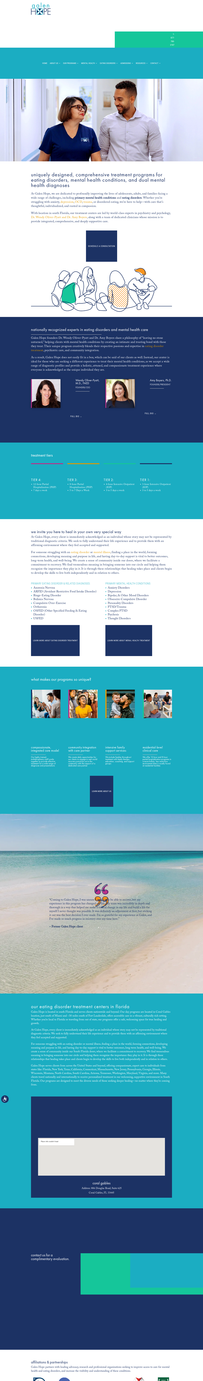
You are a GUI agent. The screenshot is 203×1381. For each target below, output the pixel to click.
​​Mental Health (88, 63)
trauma (87, 202)
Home (44, 63)
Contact (154, 63)
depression (67, 202)
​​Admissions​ (125, 63)
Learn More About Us (101, 791)
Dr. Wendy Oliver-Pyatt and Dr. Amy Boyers (59, 217)
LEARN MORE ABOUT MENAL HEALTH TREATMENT (128, 640)
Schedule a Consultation (101, 246)
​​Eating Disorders (107, 63)
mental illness (102, 552)
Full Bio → (76, 416)
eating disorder (80, 552)
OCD (78, 202)
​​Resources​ (140, 63)
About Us (54, 63)
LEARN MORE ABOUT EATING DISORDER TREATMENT (55, 640)
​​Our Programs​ (69, 63)
